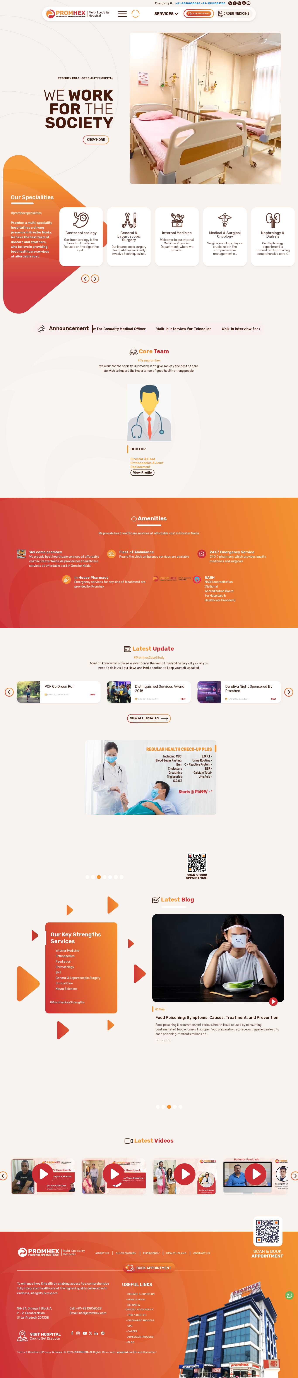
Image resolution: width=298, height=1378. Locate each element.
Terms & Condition (28, 1352)
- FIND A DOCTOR (135, 1314)
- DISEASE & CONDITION (140, 1294)
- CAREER (131, 1331)
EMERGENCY (151, 1253)
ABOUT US (102, 1253)
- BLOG (129, 1342)
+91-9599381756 (213, 3)
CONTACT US (201, 1253)
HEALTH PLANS (176, 1253)
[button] (95, 279)
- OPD (128, 1325)
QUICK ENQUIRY (126, 1253)
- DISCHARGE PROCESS (139, 1320)
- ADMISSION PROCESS (139, 1336)
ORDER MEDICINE (236, 13)
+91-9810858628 (187, 3)
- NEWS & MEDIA (135, 1299)
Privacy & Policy (52, 1352)
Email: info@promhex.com (88, 1313)
